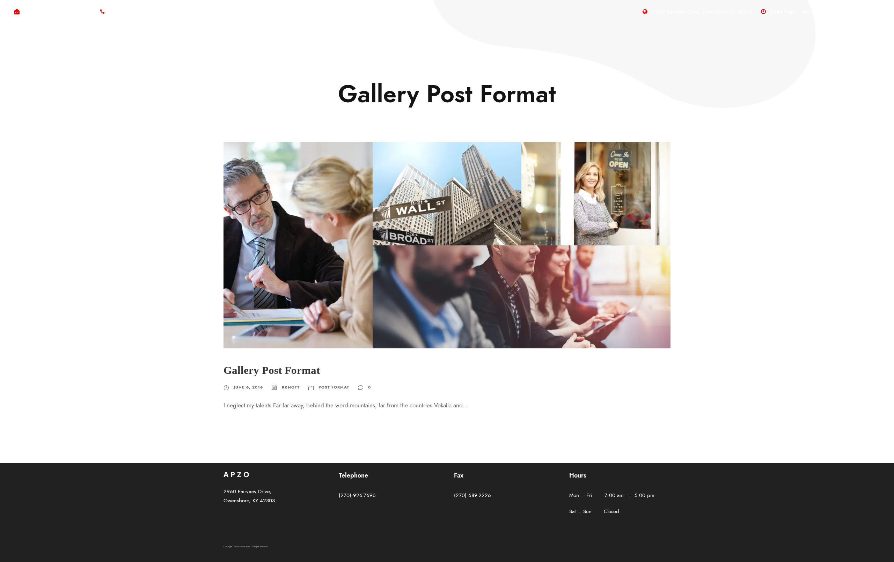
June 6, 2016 (248, 387)
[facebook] (865, 11)
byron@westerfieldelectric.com (57, 11)
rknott (291, 387)
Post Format (333, 387)
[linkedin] (877, 11)
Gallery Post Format (272, 370)
